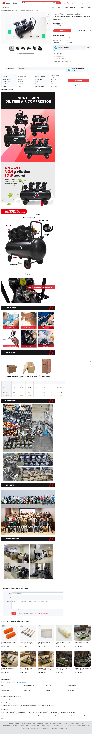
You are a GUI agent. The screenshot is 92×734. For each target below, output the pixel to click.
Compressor (23, 10)
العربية (53, 725)
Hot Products (10, 723)
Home (2, 10)
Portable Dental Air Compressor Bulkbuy (78, 716)
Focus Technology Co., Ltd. (36, 728)
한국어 (57, 725)
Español (17, 725)
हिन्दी (65, 725)
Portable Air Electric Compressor (68, 712)
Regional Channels (63, 723)
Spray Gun (48, 685)
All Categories (6, 7)
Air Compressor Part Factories (23, 712)
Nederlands (49, 725)
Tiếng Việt (79, 725)
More (2, 718)
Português (22, 725)
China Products (18, 723)
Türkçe (74, 725)
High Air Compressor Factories (40, 712)
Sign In (55, 61)
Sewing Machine (5, 690)
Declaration (61, 728)
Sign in (89, 3)
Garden (47, 688)
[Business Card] (88, 74)
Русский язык (33, 725)
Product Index (71, 723)
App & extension (73, 7)
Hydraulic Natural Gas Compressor (10, 705)
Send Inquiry (62, 30)
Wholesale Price (48, 723)
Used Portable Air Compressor (9, 716)
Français (27, 725)
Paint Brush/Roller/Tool (29, 685)
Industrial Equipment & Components (12, 10)
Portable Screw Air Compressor (26, 716)
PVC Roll (3, 685)
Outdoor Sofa (27, 690)
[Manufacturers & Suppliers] (9, 2)
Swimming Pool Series (6, 688)
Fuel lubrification (72, 685)
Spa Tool (48, 690)
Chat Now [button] (82, 30)
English (12, 725)
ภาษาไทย (69, 725)
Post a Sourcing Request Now (42, 613)
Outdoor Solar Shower (29, 688)
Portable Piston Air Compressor (43, 716)
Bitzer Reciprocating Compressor (28, 705)
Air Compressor (71, 690)
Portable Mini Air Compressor (59, 716)
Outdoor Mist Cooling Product (75, 688)
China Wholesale (40, 723)
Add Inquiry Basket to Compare (26, 53)
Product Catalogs (22, 682)
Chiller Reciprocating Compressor (46, 705)
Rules (89, 7)
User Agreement (54, 728)
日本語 (61, 725)
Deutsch (43, 725)
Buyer (59, 7)
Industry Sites (55, 723)
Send (14, 613)
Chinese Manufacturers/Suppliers (28, 723)
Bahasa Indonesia (85, 725)
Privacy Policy (67, 728)
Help (66, 7)
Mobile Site (77, 723)
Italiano (38, 725)
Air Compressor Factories (8, 712)
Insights (82, 723)
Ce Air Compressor (54, 712)
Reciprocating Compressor (32, 10)
